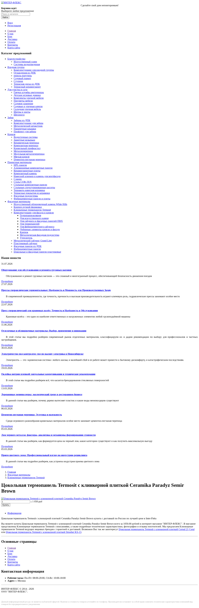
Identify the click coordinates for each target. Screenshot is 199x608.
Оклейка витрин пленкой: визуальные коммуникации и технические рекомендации (48, 374)
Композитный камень (25, 173)
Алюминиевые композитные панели (33, 168)
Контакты (12, 45)
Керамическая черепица (26, 142)
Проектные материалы (19, 162)
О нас (10, 33)
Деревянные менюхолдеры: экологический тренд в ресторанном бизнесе (41, 394)
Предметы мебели (23, 100)
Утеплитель (26, 237)
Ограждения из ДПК (25, 72)
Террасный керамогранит (27, 86)
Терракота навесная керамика (29, 190)
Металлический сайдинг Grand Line (33, 240)
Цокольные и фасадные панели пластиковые (37, 251)
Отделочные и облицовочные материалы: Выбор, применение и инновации (43, 330)
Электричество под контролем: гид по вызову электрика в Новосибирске (42, 354)
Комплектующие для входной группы (34, 70)
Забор (10, 117)
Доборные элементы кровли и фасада (40, 229)
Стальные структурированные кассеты (34, 187)
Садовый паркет (22, 78)
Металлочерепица (23, 151)
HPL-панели (20, 165)
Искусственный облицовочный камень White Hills (40, 204)
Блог (9, 36)
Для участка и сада (17, 89)
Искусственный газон (25, 61)
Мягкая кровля (21, 156)
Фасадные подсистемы (26, 196)
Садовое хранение (23, 103)
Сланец (18, 179)
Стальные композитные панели (30, 184)
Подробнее (7, 281)
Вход (10, 22)
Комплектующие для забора (28, 123)
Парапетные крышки (25, 128)
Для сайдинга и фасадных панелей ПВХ (41, 221)
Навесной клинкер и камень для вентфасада (37, 176)
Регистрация (14, 25)
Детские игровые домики (27, 95)
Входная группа (15, 67)
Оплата (11, 42)
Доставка (12, 39)
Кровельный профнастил (27, 148)
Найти (5, 17)
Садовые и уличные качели (28, 106)
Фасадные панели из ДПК (28, 246)
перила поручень (23, 75)
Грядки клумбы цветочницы (29, 92)
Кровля (11, 134)
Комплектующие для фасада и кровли (34, 212)
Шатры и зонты (22, 112)
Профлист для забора (25, 131)
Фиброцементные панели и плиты (32, 198)
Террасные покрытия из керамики (32, 193)
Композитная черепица (26, 145)
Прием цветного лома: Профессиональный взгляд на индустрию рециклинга (44, 455)
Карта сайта (13, 47)
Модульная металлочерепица (29, 154)
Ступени (18, 81)
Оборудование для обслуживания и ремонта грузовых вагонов (36, 270)
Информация (14, 513)
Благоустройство (16, 58)
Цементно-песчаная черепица (29, 159)
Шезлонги (19, 114)
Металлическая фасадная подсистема (39, 235)
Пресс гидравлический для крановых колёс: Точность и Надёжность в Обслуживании (49, 310)
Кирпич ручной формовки (28, 207)
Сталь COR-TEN (23, 182)
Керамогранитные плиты (27, 170)
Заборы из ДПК (22, 120)
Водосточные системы (26, 137)
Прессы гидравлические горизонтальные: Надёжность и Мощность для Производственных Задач (56, 290)
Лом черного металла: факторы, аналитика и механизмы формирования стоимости (48, 435)
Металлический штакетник (28, 126)
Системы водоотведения (27, 64)
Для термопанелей (29, 224)
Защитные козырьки (24, 140)
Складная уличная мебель (27, 109)
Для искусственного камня (34, 218)
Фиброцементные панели (27, 249)
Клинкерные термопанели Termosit (32, 210)
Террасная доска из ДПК (27, 84)
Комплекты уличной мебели (29, 98)
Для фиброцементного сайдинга (37, 226)
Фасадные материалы (18, 201)
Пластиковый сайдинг (25, 243)
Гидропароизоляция (30, 215)
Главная (11, 31)
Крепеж (24, 232)
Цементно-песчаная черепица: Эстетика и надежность (31, 414)
